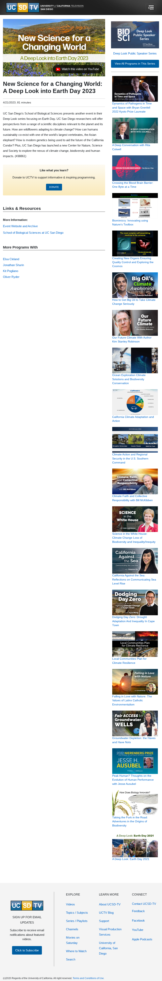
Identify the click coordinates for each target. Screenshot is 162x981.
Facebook (138, 920)
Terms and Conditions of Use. (88, 978)
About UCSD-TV (110, 904)
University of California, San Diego (108, 948)
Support (104, 921)
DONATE (54, 187)
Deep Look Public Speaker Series (135, 53)
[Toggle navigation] (151, 7)
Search (70, 959)
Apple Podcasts (142, 939)
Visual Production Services (110, 932)
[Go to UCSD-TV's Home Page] (45, 8)
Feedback (138, 911)
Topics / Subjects (77, 912)
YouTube (137, 929)
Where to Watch (76, 951)
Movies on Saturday (72, 940)
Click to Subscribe (27, 950)
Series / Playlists (77, 921)
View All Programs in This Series (135, 63)
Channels (72, 929)
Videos (70, 904)
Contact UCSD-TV (144, 903)
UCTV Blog (106, 912)
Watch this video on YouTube (77, 70)
